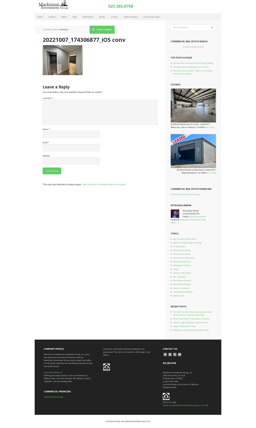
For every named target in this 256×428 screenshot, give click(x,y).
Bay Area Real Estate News (184, 239)
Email (46, 142)
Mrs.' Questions (179, 277)
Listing (175, 269)
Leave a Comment (104, 29)
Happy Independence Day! (184, 326)
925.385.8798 (120, 6)
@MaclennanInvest (198, 216)
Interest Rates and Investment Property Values (193, 63)
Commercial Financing (53, 397)
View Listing (209, 127)
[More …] (175, 222)
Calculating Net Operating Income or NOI (190, 67)
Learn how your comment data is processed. (104, 184)
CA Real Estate (179, 246)
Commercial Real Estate (193, 47)
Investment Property (182, 265)
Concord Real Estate (181, 254)
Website (46, 155)
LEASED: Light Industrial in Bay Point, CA (190, 322)
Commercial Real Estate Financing (185, 194)
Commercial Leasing (181, 250)
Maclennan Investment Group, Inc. (55, 6)
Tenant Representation (183, 292)
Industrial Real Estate (182, 261)
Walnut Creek (178, 295)
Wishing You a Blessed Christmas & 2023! (191, 330)
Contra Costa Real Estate (184, 258)
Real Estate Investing (182, 280)
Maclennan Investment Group (193, 219)
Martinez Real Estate (182, 273)
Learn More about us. (53, 372)
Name (46, 129)
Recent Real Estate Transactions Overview (191, 318)
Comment (48, 98)
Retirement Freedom (182, 284)
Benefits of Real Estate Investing (187, 242)
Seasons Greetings (181, 288)
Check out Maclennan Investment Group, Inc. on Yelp (186, 405)
